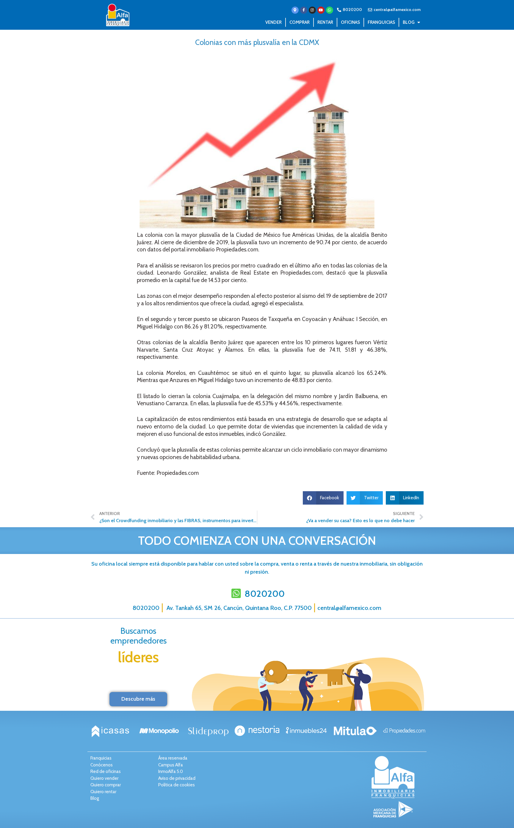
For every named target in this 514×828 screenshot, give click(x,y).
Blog (408, 22)
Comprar (299, 22)
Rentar (325, 22)
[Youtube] (321, 10)
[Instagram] (312, 10)
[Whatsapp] (329, 10)
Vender (273, 22)
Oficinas (350, 22)
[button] (323, 498)
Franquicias (381, 22)
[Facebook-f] (303, 10)
